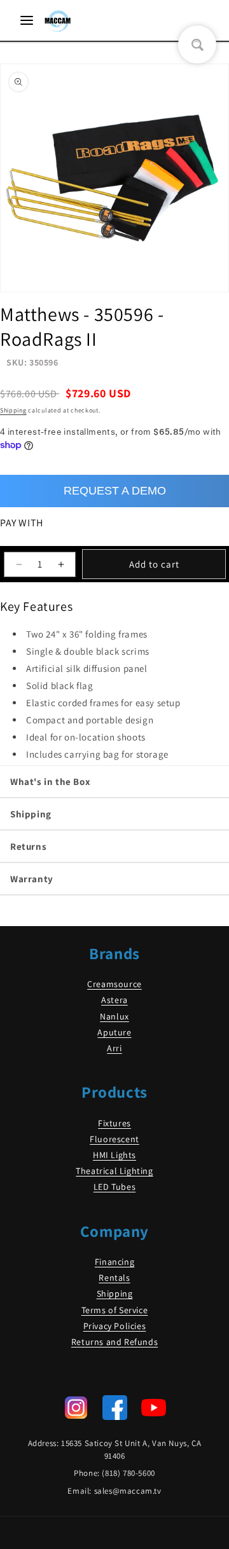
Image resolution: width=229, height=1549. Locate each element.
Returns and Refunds (114, 1342)
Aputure (114, 1032)
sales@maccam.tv (128, 1490)
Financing (114, 1261)
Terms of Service (114, 1310)
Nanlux (114, 1016)
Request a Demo (115, 490)
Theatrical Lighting (114, 1171)
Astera (114, 1000)
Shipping (13, 410)
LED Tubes (114, 1186)
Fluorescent (114, 1139)
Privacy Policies (114, 1326)
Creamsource (114, 984)
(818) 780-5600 (128, 1473)
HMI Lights (114, 1155)
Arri (114, 1048)
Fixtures (114, 1123)
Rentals (114, 1277)
